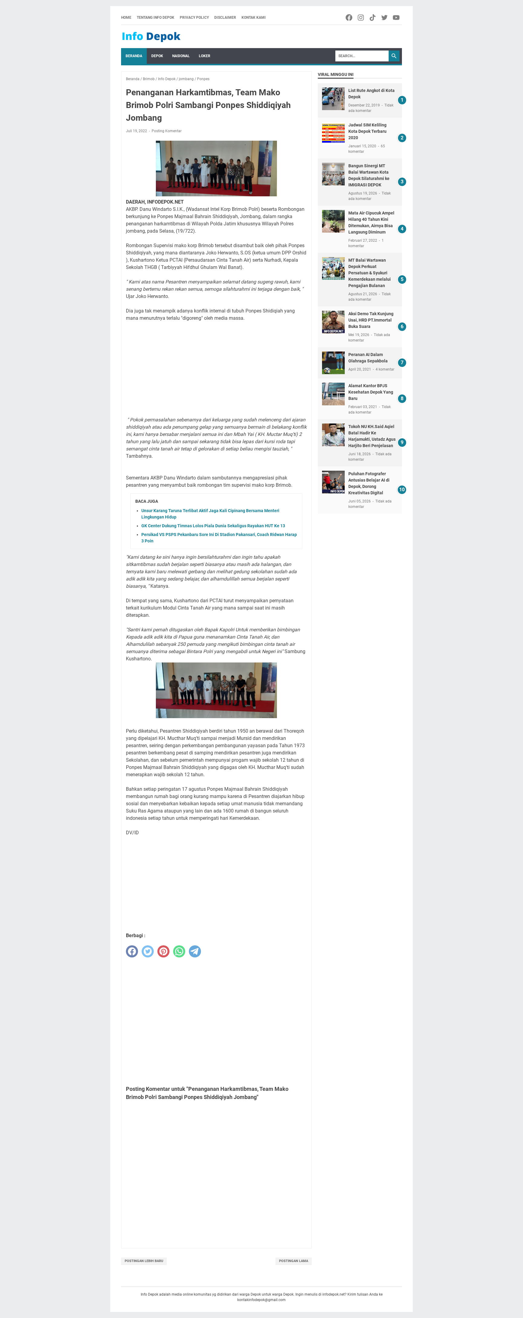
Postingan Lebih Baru (144, 1261)
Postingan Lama (293, 1261)
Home (126, 17)
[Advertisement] (216, 369)
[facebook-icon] (349, 17)
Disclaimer (225, 17)
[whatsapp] (179, 951)
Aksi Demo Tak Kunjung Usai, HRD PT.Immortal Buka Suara (370, 320)
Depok (157, 56)
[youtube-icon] (396, 17)
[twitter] (148, 951)
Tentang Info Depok (155, 17)
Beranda (134, 56)
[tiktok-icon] (373, 17)
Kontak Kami (254, 17)
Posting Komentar (167, 131)
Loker (204, 56)
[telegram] (195, 951)
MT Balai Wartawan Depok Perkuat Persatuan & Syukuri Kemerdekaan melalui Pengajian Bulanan (369, 273)
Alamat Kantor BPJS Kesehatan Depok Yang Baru (370, 392)
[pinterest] (163, 951)
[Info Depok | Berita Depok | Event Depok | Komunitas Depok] (151, 36)
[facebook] (132, 951)
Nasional (181, 56)
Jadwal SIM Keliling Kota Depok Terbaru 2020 (367, 131)
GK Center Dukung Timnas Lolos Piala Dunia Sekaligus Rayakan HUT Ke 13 (213, 525)
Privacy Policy (194, 17)
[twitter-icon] (385, 17)
